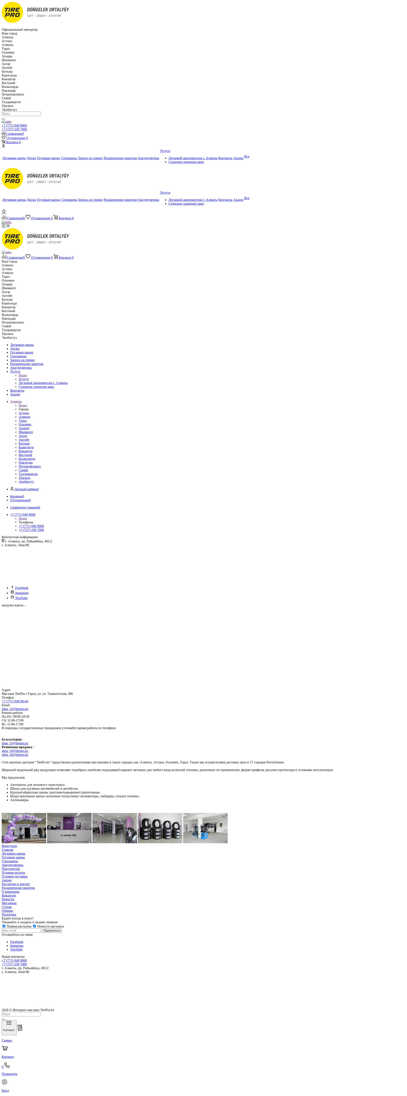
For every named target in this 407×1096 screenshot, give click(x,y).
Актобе (24, 439)
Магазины (9, 903)
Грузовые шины (13, 857)
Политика (9, 914)
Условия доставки (15, 876)
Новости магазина (50, 926)
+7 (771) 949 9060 (14, 125)
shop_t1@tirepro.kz (15, 709)
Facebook (21, 588)
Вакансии (9, 895)
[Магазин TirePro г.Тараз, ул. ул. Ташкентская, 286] (24, 842)
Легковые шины (13, 853)
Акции (7, 880)
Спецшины (10, 861)
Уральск (24, 478)
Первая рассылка (19, 926)
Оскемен (25, 424)
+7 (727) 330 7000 (14, 129)
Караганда (26, 447)
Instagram (21, 593)
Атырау (24, 428)
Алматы (24, 417)
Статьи (7, 907)
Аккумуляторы (12, 865)
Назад (23, 375)
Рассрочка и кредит (16, 884)
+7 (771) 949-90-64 (15, 701)
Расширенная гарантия (18, 888)
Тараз (23, 420)
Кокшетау (26, 451)
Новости (8, 899)
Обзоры (7, 910)
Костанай (25, 455)
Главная (7, 849)
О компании (11, 891)
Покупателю (11, 869)
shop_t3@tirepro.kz (15, 751)
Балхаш (24, 443)
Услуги (24, 379)
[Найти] (3, 119)
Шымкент (26, 432)
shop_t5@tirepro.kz (15, 743)
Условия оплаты (13, 872)
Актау (23, 436)
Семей (23, 470)
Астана (24, 413)
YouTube (21, 598)
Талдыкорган (28, 474)
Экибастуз (26, 481)
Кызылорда (27, 458)
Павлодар (26, 462)
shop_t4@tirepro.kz (15, 754)
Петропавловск (30, 466)
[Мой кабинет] (3, 146)
